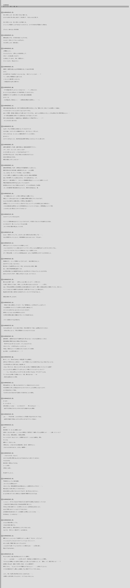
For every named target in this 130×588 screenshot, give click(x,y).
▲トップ (6, 6)
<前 (10, 6)
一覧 (14, 6)
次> (17, 6)
